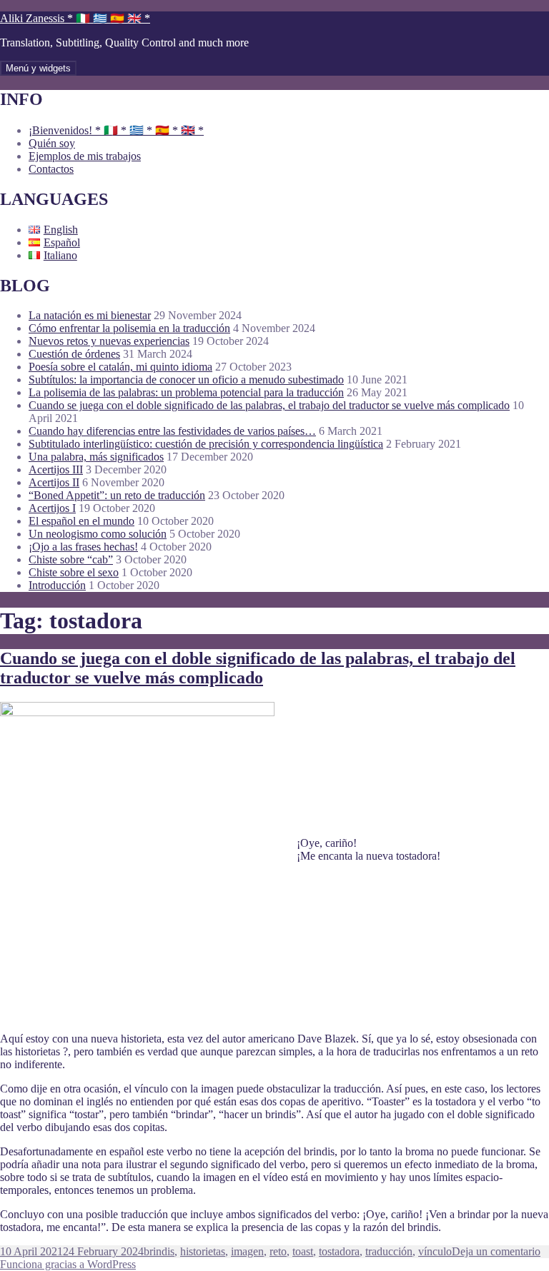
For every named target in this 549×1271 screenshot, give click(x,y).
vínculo (435, 1251)
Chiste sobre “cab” (71, 559)
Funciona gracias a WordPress (68, 1264)
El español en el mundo (81, 521)
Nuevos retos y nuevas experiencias (109, 341)
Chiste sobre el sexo (74, 572)
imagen (247, 1251)
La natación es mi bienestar (90, 315)
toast (302, 1251)
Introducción (57, 585)
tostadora (339, 1251)
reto (278, 1251)
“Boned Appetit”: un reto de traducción (117, 495)
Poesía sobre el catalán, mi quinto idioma (120, 367)
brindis (159, 1251)
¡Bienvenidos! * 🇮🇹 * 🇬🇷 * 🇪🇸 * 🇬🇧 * (116, 130)
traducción (388, 1251)
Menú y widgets (38, 68)
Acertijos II (54, 482)
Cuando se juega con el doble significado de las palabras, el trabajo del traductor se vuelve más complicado (269, 405)
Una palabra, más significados (96, 457)
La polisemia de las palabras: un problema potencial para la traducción (186, 392)
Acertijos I (52, 508)
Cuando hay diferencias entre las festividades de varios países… (172, 431)
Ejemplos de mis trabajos (85, 156)
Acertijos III (56, 469)
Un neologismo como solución (98, 534)
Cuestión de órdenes (74, 354)
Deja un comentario (496, 1251)
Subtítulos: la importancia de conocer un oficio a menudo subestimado (186, 379)
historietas (202, 1251)
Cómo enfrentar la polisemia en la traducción (129, 328)
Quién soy (52, 143)
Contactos (51, 169)
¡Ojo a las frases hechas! (83, 547)
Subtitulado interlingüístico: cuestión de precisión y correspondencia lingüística (206, 444)
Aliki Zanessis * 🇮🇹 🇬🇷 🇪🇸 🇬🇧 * (75, 18)
